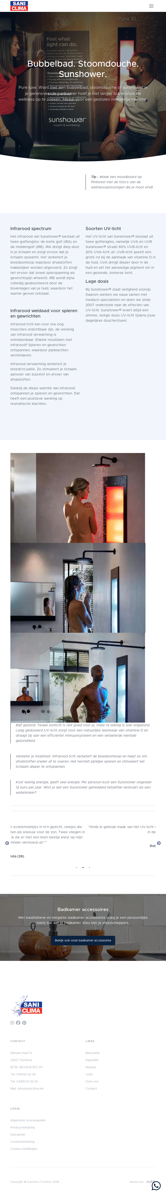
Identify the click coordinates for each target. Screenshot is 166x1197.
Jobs (89, 1074)
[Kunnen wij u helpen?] (156, 1186)
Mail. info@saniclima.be (26, 1088)
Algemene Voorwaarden (28, 1120)
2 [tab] (83, 867)
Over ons (92, 1081)
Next (159, 843)
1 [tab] (76, 867)
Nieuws (91, 1067)
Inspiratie (92, 1060)
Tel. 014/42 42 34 (23, 1074)
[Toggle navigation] (151, 6)
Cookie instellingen (23, 1149)
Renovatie (93, 1053)
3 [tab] (89, 867)
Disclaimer (17, 1134)
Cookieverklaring (22, 1141)
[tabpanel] (83, 838)
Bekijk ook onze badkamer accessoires (83, 940)
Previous (7, 843)
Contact (91, 1088)
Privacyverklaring (22, 1127)
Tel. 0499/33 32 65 (24, 1081)
